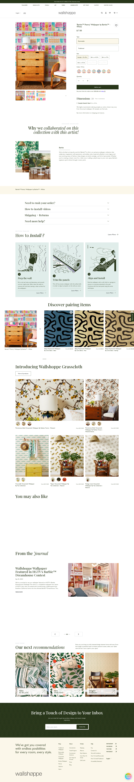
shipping (94, 113)
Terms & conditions (96, 753)
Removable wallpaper (61, 753)
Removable (81, 41)
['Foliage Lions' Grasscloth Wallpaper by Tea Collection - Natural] (87, 479)
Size (78, 53)
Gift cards (82, 760)
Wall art (60, 766)
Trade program (73, 750)
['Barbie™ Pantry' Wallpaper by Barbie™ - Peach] (108, 71)
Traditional (81, 48)
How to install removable (97, 756)
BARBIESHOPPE (74, 5)
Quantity (79, 76)
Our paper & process (72, 758)
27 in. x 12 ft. (92, 63)
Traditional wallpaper (61, 748)
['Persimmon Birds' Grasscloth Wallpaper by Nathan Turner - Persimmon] (23, 423)
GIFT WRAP (86, 5)
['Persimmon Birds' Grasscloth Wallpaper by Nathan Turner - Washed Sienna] (29, 423)
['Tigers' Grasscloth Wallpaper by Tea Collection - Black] (58, 479)
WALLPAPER (24, 5)
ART (55, 5)
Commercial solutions (72, 754)
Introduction (72, 748)
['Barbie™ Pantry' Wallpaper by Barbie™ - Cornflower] (98, 71)
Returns (82, 750)
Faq (92, 748)
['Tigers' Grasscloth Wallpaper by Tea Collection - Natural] (53, 479)
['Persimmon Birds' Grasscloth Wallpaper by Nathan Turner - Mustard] (18, 423)
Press (70, 762)
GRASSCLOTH (36, 5)
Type (78, 37)
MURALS (47, 5)
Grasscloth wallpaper (61, 757)
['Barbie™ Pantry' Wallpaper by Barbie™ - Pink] (89, 71)
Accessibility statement (96, 761)
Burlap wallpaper (62, 761)
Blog (70, 765)
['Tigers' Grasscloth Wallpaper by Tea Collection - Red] (64, 479)
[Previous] (55, 634)
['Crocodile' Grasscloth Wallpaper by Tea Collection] (18, 479)
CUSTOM (96, 5)
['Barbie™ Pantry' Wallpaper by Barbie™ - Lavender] (79, 71)
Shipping (82, 748)
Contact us (94, 750)
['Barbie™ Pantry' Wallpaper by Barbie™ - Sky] (94, 71)
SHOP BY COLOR (108, 5)
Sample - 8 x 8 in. (82, 57)
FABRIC (63, 5)
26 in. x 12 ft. (81, 63)
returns (102, 113)
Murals (60, 764)
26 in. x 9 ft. (105, 57)
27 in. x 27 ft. (103, 63)
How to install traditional (97, 758)
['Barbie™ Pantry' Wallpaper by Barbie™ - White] (84, 71)
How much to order (83, 756)
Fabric (59, 769)
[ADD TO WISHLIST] (116, 25)
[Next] (79, 634)
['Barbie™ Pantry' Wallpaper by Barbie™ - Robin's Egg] (103, 71)
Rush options (83, 753)
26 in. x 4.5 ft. (94, 57)
